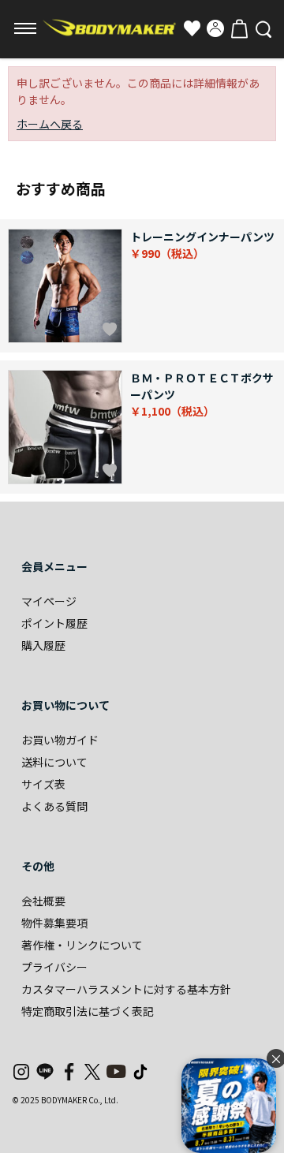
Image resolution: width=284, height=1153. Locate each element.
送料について (54, 762)
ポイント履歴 (54, 623)
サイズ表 (43, 784)
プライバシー (54, 967)
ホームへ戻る (50, 124)
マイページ (49, 601)
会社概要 (43, 901)
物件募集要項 (54, 923)
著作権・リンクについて (82, 945)
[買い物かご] (239, 28)
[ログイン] (215, 28)
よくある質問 (54, 806)
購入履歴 (43, 645)
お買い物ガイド (60, 740)
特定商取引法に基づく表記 (87, 1011)
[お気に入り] (192, 28)
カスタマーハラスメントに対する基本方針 (126, 989)
